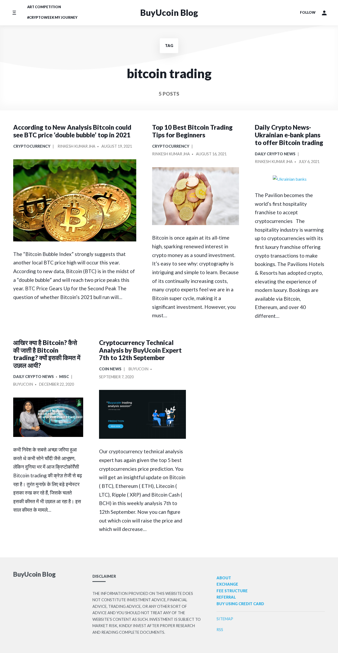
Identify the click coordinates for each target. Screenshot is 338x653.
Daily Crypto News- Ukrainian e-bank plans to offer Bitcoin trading (289, 134)
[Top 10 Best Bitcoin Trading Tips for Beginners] (195, 196)
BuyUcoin (23, 384)
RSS (220, 629)
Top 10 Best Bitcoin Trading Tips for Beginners (192, 131)
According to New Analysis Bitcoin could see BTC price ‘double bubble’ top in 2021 (72, 131)
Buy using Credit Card (240, 603)
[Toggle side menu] (14, 12)
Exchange (227, 584)
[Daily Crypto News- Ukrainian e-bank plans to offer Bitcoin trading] (290, 179)
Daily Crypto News (275, 154)
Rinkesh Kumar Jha (76, 146)
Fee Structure (232, 591)
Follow (308, 12)
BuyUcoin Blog (169, 12)
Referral (226, 597)
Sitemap (225, 619)
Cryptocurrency (31, 146)
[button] (324, 13)
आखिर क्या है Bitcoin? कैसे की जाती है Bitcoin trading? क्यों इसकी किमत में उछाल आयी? (46, 354)
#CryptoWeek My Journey (52, 17)
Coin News (110, 369)
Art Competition (44, 7)
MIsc (64, 376)
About (224, 578)
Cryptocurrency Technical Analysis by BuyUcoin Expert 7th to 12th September (140, 350)
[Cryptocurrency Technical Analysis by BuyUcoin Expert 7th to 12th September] (142, 414)
